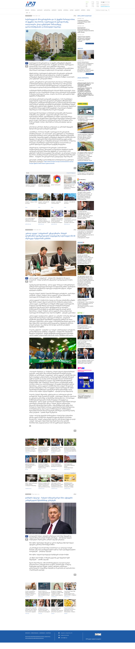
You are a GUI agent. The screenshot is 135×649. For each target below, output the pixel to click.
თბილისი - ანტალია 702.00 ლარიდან (31, 202)
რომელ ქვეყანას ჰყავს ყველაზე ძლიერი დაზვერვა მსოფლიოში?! (85, 173)
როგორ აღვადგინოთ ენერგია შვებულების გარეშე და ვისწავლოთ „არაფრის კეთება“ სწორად (30, 594)
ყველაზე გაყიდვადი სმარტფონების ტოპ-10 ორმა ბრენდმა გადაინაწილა (30, 465)
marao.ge (27, 613)
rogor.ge (52, 613)
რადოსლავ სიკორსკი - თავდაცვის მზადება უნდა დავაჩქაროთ (84, 22)
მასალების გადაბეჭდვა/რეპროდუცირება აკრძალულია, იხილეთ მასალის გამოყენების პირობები (37, 637)
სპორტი (71, 10)
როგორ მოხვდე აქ (71, 172)
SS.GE (27, 172)
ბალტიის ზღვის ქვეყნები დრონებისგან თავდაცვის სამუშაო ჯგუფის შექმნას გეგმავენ (83, 39)
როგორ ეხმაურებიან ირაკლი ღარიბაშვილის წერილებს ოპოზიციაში (56, 465)
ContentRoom (73, 473)
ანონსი (88, 10)
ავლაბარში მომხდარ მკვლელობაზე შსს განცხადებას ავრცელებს (31, 220)
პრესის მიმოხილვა (83, 78)
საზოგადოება (47, 10)
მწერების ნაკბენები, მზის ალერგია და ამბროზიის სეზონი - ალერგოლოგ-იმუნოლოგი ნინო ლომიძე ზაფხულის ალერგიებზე (44, 486)
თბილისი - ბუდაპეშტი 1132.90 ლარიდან (56, 202)
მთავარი (27, 10)
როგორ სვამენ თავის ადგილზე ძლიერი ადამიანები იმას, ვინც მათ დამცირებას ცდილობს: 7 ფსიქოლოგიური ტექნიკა (57, 610)
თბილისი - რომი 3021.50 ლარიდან (69, 202)
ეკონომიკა (65, 10)
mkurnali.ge (27, 596)
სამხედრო (77, 10)
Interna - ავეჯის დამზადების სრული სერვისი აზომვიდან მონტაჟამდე (31, 484)
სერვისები (42, 633)
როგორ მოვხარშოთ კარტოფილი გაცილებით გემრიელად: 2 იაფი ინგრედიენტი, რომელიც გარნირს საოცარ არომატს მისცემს (69, 611)
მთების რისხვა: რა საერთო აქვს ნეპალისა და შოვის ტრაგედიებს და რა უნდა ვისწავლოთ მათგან (44, 593)
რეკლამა (48, 633)
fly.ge (26, 207)
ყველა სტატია (89, 73)
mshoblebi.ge (53, 596)
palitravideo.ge (28, 224)
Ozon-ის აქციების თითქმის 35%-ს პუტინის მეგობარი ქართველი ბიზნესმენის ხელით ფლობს (85, 362)
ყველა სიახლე (89, 43)
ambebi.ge (27, 452)
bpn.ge (87, 1)
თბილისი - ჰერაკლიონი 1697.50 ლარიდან (43, 202)
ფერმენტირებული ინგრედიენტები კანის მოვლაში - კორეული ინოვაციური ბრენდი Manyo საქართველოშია (69, 486)
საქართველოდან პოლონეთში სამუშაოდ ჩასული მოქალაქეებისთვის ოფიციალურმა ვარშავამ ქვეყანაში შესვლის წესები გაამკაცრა (70, 467)
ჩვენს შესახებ (34, 633)
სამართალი (39, 10)
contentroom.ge (28, 488)
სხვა (27, 12)
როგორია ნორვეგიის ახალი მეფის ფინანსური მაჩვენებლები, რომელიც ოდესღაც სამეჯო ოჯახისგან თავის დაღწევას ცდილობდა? (44, 467)
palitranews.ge (54, 469)
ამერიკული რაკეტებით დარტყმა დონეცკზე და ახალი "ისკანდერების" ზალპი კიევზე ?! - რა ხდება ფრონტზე (85, 118)
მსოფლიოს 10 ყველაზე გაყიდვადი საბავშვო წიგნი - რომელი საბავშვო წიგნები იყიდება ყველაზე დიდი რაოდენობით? (57, 594)
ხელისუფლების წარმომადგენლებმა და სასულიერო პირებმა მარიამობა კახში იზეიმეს (85, 30)
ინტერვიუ (80, 48)
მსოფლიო (54, 10)
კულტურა (83, 10)
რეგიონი (60, 10)
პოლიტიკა (33, 10)
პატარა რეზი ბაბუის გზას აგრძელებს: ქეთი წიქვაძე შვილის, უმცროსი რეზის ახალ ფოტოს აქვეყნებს (31, 609)
